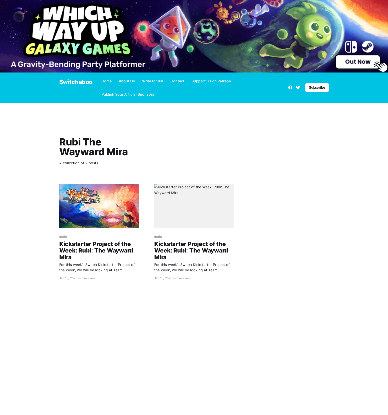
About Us (127, 81)
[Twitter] (298, 88)
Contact (177, 81)
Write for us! (152, 81)
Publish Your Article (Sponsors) (128, 94)
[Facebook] (290, 88)
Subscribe (317, 87)
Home (106, 81)
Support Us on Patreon (211, 81)
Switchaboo (76, 82)
